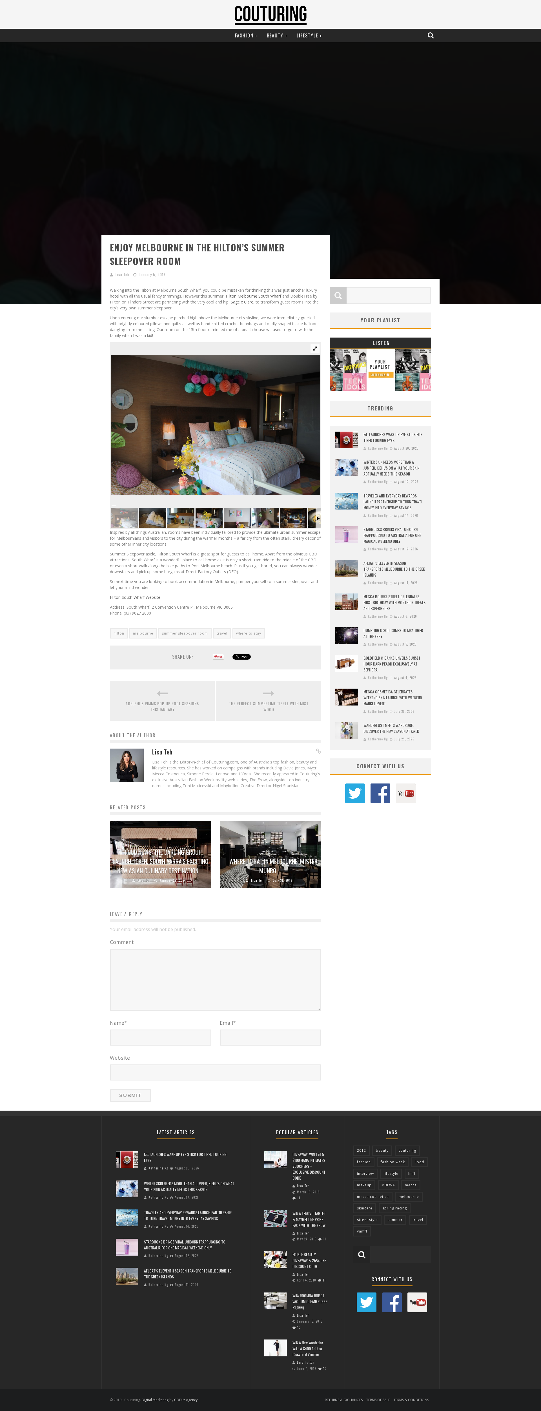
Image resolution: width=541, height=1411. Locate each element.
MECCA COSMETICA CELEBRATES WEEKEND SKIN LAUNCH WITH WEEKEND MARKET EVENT (392, 697)
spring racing (394, 1208)
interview (365, 1173)
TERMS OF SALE (378, 1399)
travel (222, 633)
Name (118, 1022)
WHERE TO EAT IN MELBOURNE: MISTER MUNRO (273, 866)
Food (419, 1162)
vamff (362, 1231)
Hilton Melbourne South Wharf (253, 296)
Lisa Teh (122, 274)
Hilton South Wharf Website (135, 597)
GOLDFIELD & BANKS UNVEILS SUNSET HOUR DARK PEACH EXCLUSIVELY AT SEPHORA (391, 664)
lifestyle (391, 1173)
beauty (382, 1150)
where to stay (248, 633)
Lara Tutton (305, 1362)
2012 (361, 1150)
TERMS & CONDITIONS (411, 1399)
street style (367, 1219)
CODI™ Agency (186, 1399)
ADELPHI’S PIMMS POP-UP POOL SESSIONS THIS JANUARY (162, 706)
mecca (411, 1185)
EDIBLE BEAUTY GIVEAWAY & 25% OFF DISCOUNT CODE (309, 1260)
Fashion (244, 35)
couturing (407, 1150)
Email (228, 1022)
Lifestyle (307, 35)
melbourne (143, 633)
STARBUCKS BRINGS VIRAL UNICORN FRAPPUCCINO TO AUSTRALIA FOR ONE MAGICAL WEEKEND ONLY (392, 535)
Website (120, 1057)
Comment (122, 942)
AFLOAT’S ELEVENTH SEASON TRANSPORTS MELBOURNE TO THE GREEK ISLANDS (394, 569)
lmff (412, 1173)
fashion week (393, 1162)
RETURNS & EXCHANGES (344, 1399)
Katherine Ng (378, 448)
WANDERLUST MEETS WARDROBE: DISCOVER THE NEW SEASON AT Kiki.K (391, 728)
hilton (119, 633)
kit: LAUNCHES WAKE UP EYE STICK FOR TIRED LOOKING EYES (392, 437)
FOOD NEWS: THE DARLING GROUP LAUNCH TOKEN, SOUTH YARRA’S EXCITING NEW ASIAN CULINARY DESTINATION (161, 861)
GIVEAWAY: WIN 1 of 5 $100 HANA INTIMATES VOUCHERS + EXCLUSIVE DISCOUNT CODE (308, 1166)
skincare (365, 1208)
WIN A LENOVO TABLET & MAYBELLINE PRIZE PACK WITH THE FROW (309, 1219)
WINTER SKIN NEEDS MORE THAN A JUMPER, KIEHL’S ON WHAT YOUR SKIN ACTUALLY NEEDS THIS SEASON (391, 468)
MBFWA (388, 1185)
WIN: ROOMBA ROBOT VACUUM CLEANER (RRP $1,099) (309, 1301)
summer (395, 1219)
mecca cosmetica (373, 1196)
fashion (364, 1162)
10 (299, 1327)
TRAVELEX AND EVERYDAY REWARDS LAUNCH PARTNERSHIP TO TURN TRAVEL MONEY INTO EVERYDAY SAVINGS (393, 501)
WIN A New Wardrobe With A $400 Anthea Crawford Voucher (307, 1348)
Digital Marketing (155, 1399)
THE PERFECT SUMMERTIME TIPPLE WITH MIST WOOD (269, 706)
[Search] (431, 35)
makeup (364, 1185)
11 (298, 1198)
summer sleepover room (185, 633)
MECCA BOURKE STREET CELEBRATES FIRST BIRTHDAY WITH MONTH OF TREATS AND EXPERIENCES (394, 602)
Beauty (275, 35)
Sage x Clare (242, 302)
